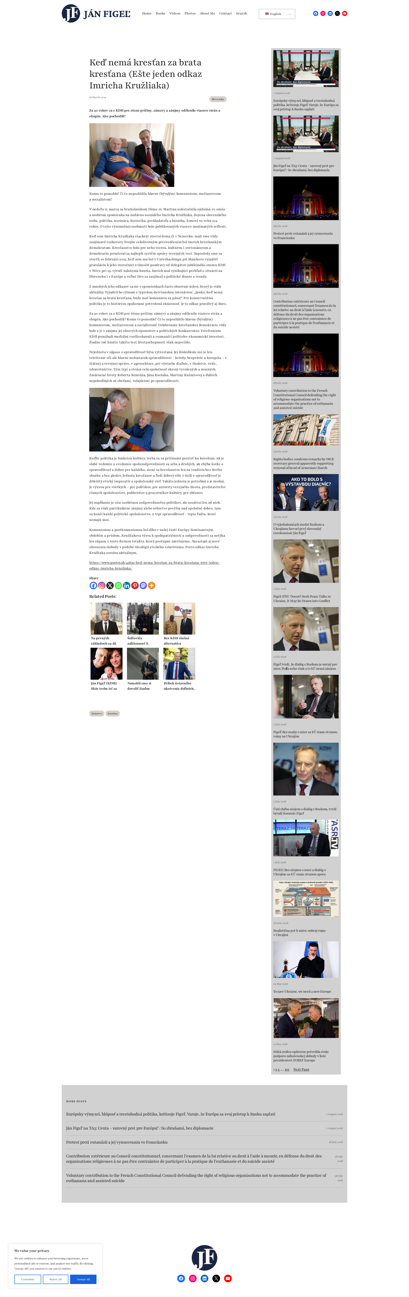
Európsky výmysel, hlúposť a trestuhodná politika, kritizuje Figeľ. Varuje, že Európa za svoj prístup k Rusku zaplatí (305, 105)
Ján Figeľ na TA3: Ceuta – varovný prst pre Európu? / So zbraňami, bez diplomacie (303, 168)
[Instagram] (101, 585)
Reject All (56, 1279)
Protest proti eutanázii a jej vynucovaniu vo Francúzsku (303, 235)
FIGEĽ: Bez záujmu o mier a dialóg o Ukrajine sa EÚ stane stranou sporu (299, 872)
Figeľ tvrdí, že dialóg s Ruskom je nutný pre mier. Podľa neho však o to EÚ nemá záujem (305, 666)
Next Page (301, 1069)
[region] (55, 1266)
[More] (151, 585)
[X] (110, 585)
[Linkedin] (126, 585)
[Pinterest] (135, 585)
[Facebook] (93, 585)
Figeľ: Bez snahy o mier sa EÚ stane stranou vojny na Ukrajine (305, 734)
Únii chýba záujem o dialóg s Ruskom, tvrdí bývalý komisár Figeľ (304, 811)
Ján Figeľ (107, 13)
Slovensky (218, 99)
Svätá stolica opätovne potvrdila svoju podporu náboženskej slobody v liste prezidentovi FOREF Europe (301, 1056)
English (275, 14)
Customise (28, 1279)
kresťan (113, 713)
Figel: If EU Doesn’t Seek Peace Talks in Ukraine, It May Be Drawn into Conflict (302, 598)
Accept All (83, 1279)
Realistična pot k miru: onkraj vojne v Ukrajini (299, 933)
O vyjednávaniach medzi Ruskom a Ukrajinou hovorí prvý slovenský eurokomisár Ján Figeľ (298, 528)
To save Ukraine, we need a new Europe (302, 991)
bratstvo (97, 713)
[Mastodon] (143, 585)
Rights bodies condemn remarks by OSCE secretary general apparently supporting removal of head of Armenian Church (303, 463)
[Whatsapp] (118, 585)
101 (287, 1069)
